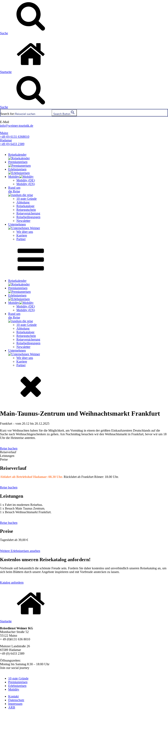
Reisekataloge (25, 206)
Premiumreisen (17, 162)
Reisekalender (17, 154)
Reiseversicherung (28, 213)
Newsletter (23, 220)
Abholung (23, 202)
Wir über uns (24, 231)
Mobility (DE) (25, 180)
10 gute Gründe (26, 198)
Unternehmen (17, 224)
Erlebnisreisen (17, 169)
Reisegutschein (26, 209)
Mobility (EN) (25, 184)
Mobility (13, 176)
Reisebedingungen (28, 217)
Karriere (21, 235)
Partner (21, 239)
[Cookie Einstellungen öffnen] (30, 742)
